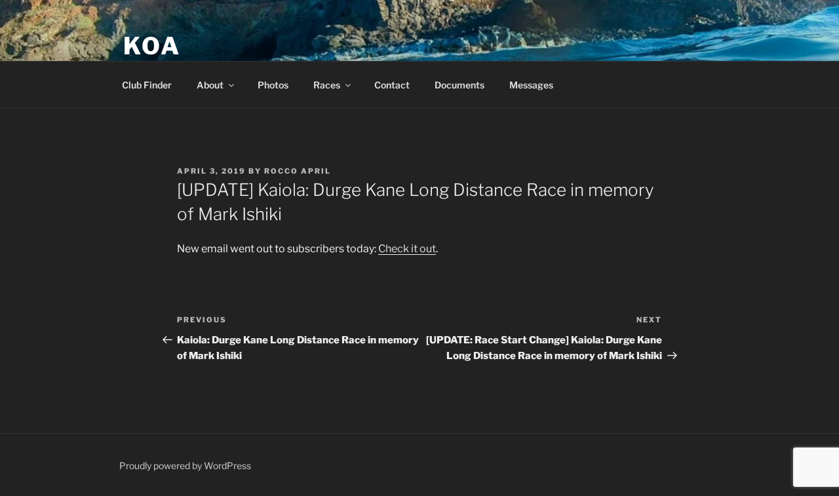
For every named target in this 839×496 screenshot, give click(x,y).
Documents (459, 84)
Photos (273, 84)
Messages (531, 84)
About (210, 84)
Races (326, 84)
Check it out (407, 248)
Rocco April (297, 171)
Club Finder (147, 84)
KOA (152, 45)
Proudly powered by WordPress (185, 465)
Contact (392, 84)
